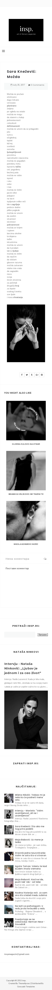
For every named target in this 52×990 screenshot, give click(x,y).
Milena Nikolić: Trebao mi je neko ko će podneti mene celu (30, 797)
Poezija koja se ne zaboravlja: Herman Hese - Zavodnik (30, 922)
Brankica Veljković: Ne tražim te (26, 494)
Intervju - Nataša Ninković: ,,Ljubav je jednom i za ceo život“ (22, 668)
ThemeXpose (24, 983)
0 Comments (37, 85)
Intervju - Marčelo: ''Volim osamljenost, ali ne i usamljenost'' (29, 813)
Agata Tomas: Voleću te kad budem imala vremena (31, 867)
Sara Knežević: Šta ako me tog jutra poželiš (29, 827)
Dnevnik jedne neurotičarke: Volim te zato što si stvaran (30, 854)
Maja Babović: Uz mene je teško (29, 841)
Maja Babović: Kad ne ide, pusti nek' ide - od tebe (29, 880)
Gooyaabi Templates (26, 986)
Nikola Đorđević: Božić (26, 544)
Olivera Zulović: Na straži (26, 444)
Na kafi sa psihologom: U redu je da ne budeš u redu (30, 907)
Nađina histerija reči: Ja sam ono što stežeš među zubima (31, 894)
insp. (24, 980)
